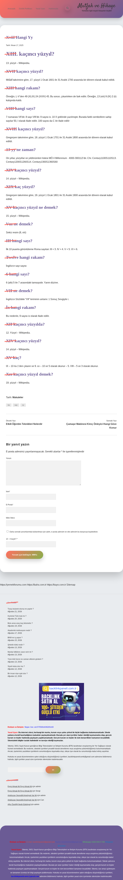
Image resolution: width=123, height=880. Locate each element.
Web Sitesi (10, 518)
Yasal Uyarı (40, 9)
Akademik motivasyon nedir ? (20, 630)
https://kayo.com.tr (56, 584)
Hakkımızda (53, 9)
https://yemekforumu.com (13, 584)
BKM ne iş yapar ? (15, 638)
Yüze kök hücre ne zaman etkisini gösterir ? (25, 659)
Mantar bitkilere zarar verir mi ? (20, 652)
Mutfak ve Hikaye (96, 6)
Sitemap (70, 584)
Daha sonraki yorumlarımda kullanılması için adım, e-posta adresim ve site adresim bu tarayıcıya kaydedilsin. (54, 532)
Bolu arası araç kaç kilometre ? (20, 623)
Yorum (8, 458)
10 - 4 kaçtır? (12, 539)
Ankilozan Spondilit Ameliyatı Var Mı (22, 795)
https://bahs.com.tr (36, 584)
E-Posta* (9, 505)
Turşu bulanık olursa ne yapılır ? (21, 609)
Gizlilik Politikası (25, 9)
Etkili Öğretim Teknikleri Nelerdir (24, 424)
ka (9, 405)
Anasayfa (11, 9)
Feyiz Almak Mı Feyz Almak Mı (20, 786)
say (16, 405)
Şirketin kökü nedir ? (16, 645)
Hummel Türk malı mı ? (17, 616)
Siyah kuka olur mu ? (16, 666)
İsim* (8, 492)
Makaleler (17, 397)
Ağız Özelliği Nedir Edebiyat (19, 804)
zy (23, 405)
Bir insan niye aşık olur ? (18, 673)
